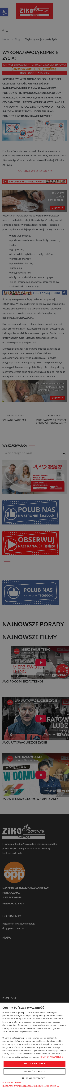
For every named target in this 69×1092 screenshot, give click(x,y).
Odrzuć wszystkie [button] (34, 1071)
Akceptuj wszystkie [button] (34, 1063)
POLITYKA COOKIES (11, 1082)
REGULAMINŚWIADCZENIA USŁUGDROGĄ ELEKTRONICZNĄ (30, 1085)
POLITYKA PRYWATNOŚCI (51, 1057)
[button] (34, 1078)
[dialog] (34, 1047)
